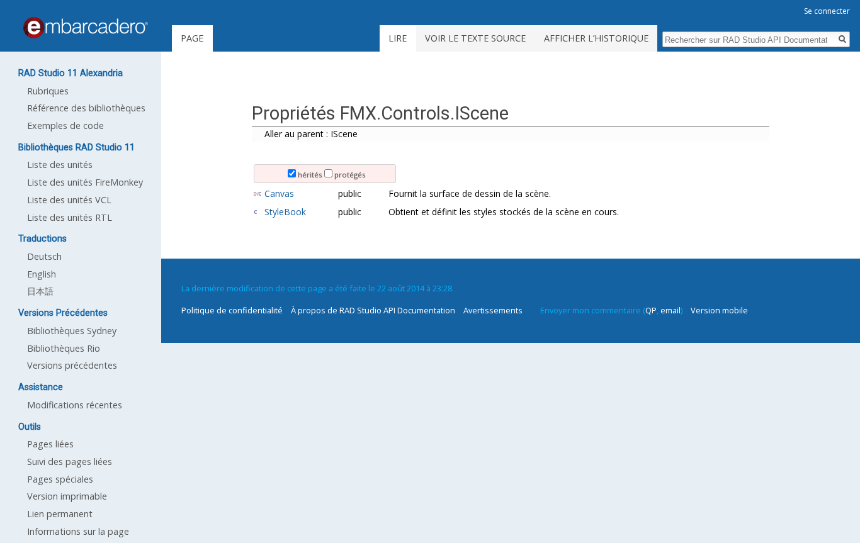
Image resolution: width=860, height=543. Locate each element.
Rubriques (48, 91)
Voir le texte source (475, 38)
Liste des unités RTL (69, 217)
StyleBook (285, 212)
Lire (397, 38)
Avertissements (493, 310)
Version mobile (719, 310)
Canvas (279, 193)
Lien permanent (60, 514)
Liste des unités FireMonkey (85, 182)
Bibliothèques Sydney (71, 331)
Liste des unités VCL (69, 200)
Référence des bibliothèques (86, 108)
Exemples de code (65, 126)
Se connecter (827, 11)
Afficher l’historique (596, 38)
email (670, 310)
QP (651, 310)
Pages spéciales (60, 479)
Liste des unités (60, 165)
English (41, 274)
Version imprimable (67, 496)
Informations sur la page (78, 531)
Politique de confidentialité (232, 310)
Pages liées (50, 444)
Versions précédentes (72, 365)
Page (192, 38)
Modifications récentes (74, 405)
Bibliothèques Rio (63, 348)
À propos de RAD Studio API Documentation (373, 310)
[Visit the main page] (85, 27)
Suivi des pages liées (69, 461)
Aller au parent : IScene (311, 134)
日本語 (40, 291)
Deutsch (44, 256)
